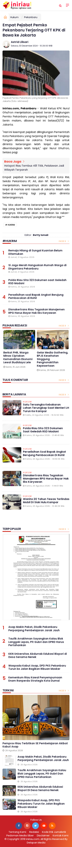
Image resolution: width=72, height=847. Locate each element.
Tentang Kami (17, 832)
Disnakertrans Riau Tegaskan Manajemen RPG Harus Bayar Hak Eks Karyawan (46, 478)
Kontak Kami (60, 835)
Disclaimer (43, 835)
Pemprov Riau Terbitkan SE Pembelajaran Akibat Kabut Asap (35, 745)
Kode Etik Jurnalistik (54, 832)
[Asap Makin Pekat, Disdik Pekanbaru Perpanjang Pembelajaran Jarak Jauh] (36, 577)
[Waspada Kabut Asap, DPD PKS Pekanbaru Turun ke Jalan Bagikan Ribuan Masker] (9, 804)
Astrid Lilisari (19, 42)
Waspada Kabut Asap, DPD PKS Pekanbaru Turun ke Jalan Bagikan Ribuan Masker (37, 667)
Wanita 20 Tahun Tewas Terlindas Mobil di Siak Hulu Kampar (46, 500)
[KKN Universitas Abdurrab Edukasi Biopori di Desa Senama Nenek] (9, 790)
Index (63, 241)
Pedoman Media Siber (20, 835)
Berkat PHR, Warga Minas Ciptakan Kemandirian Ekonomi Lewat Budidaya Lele (17, 357)
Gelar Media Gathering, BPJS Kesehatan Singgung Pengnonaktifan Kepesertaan (52, 359)
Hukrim (11, 224)
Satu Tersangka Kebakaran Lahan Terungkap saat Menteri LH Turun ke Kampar (46, 408)
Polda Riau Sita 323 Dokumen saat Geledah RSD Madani (43, 429)
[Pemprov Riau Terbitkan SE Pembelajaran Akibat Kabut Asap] (36, 717)
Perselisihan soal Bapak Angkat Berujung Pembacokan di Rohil (44, 453)
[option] (19, 350)
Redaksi (34, 832)
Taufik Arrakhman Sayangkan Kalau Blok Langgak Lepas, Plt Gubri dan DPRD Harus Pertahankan (36, 642)
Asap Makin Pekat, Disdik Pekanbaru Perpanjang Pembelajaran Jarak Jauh (34, 628)
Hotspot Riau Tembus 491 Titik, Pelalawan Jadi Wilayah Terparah (34, 168)
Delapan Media (36, 842)
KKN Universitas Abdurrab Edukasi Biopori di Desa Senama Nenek (37, 655)
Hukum (14, 17)
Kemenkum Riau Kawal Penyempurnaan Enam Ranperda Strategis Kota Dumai (35, 679)
